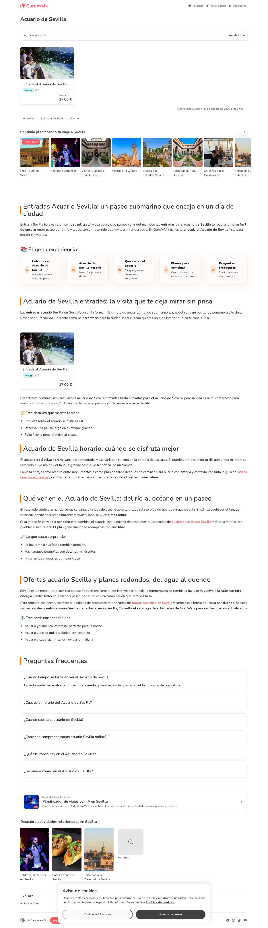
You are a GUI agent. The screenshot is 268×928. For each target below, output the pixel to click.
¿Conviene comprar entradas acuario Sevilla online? (65, 736)
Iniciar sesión (218, 5)
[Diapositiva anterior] (238, 132)
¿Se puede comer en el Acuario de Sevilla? (58, 771)
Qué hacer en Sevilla (52, 118)
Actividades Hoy (29, 903)
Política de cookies (160, 902)
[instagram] (233, 920)
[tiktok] (239, 920)
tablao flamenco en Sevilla (152, 603)
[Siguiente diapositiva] (245, 132)
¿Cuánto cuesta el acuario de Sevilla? (54, 719)
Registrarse (239, 5)
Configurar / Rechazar (97, 914)
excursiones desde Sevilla (191, 522)
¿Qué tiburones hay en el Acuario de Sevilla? (60, 754)
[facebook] (227, 920)
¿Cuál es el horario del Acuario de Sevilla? (58, 702)
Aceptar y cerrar (170, 914)
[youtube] (245, 920)
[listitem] (41, 269)
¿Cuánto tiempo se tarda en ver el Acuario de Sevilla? (67, 677)
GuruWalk (29, 118)
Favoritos (198, 5)
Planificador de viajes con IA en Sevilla (75, 801)
